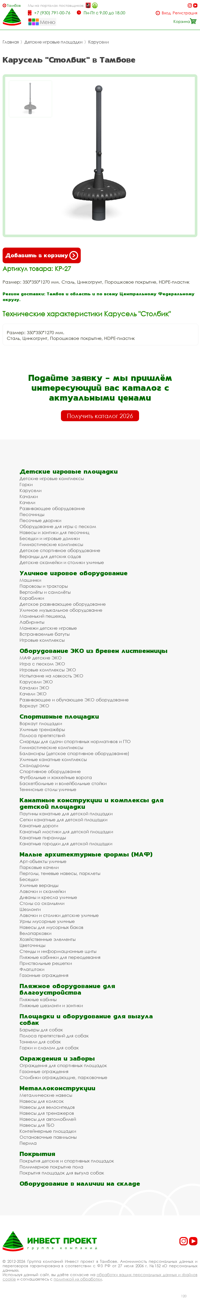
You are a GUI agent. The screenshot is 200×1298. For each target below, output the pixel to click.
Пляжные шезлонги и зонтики (51, 1005)
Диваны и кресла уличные (48, 897)
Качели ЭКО (33, 693)
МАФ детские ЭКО (41, 658)
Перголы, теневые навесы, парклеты (60, 873)
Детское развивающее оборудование (63, 604)
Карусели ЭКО (36, 681)
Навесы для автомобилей (48, 1119)
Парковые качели (39, 867)
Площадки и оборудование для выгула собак (86, 1019)
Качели (27, 502)
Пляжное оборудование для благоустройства (67, 989)
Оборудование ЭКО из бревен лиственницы (93, 650)
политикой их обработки (78, 1279)
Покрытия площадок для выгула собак (62, 1173)
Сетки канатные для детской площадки (63, 819)
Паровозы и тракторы (44, 586)
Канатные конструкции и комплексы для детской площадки (92, 803)
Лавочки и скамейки (43, 891)
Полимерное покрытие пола (51, 1167)
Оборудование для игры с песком (58, 526)
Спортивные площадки (59, 716)
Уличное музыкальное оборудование (61, 610)
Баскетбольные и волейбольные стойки (63, 783)
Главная (11, 42)
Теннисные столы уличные (48, 789)
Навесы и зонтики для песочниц (54, 532)
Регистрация (185, 13)
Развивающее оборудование (52, 508)
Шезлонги (30, 909)
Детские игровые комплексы (52, 478)
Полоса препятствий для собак (54, 1035)
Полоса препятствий (42, 735)
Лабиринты (32, 622)
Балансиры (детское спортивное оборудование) (74, 753)
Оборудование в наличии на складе (80, 1183)
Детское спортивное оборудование (60, 550)
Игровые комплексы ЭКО (48, 670)
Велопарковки (35, 933)
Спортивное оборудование (50, 771)
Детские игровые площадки (53, 42)
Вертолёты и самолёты (45, 592)
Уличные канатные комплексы (53, 759)
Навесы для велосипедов (47, 1107)
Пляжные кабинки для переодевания (60, 957)
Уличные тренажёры (42, 729)
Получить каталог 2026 (100, 415)
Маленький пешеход (43, 616)
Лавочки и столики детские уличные (59, 915)
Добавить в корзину (36, 255)
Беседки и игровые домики (50, 538)
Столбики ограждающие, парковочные (63, 1077)
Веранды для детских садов (50, 556)
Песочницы (32, 514)
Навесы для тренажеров (47, 1113)
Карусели (98, 42)
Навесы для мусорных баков (51, 927)
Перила (28, 1143)
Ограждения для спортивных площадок (63, 1065)
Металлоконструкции (57, 1088)
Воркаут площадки (41, 723)
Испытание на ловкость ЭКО (51, 676)
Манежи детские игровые (48, 628)
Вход (166, 13)
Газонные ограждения (44, 975)
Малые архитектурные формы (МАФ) (86, 854)
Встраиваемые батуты (45, 634)
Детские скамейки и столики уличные (62, 562)
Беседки (29, 879)
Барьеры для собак (41, 1029)
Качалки (29, 496)
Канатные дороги (39, 825)
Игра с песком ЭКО (42, 664)
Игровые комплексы (42, 640)
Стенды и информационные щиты (58, 951)
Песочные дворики (40, 520)
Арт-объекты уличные (43, 861)
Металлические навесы (46, 1095)
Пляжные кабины (38, 999)
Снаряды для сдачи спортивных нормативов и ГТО (75, 741)
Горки (26, 484)
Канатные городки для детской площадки (66, 843)
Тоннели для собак (40, 1041)
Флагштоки (32, 969)
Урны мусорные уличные (47, 921)
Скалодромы (34, 765)
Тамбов (14, 5)
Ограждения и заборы (57, 1058)
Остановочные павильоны (48, 1137)
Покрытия (37, 1153)
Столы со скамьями (42, 903)
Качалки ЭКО (34, 687)
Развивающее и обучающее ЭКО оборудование (74, 699)
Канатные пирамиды (43, 837)
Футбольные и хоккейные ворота (56, 777)
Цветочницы (32, 945)
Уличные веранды (39, 885)
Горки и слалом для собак (49, 1047)
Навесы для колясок (42, 1101)
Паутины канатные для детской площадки (66, 813)
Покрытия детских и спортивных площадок (67, 1161)
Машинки (30, 580)
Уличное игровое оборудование (74, 573)
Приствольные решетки (46, 963)
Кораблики (32, 598)
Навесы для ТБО (37, 1125)
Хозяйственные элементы (48, 939)
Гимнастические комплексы (51, 544)
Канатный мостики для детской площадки (66, 831)
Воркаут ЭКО (34, 705)
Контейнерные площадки (48, 1131)
